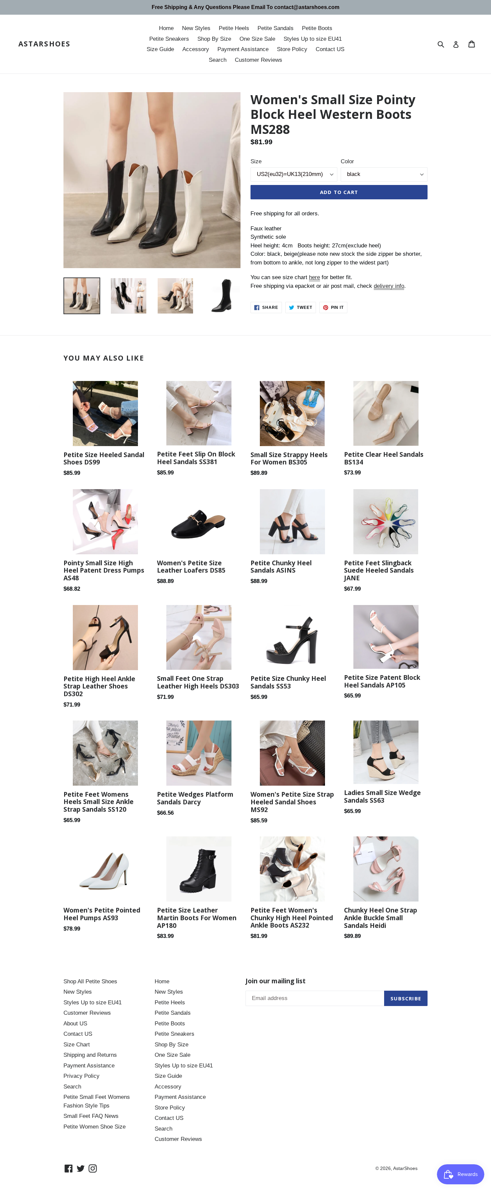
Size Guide (160, 49)
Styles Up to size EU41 (313, 39)
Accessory (195, 49)
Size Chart (76, 1044)
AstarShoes (44, 44)
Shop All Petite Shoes (90, 981)
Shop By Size (214, 39)
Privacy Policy (81, 1076)
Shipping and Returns (90, 1055)
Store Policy (292, 49)
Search (217, 60)
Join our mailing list (276, 981)
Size (256, 161)
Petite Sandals (276, 28)
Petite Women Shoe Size (94, 1127)
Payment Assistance (243, 49)
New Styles (196, 28)
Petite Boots (317, 28)
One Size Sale (257, 39)
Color (347, 161)
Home (166, 28)
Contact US (330, 49)
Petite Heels (234, 28)
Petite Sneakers (169, 39)
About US (75, 1023)
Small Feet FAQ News (91, 1116)
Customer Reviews (258, 60)
